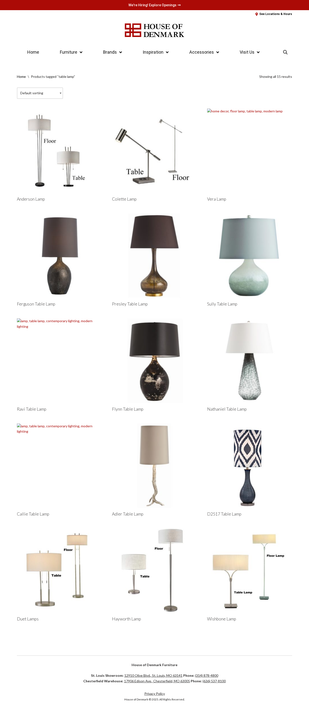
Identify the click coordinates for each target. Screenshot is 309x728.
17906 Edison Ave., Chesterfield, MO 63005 (157, 681)
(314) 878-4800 (206, 675)
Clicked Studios (33, 715)
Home (33, 52)
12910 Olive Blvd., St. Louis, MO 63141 (153, 675)
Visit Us (247, 52)
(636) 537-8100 (214, 681)
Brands (110, 52)
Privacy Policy (154, 694)
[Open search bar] (285, 52)
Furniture (68, 52)
